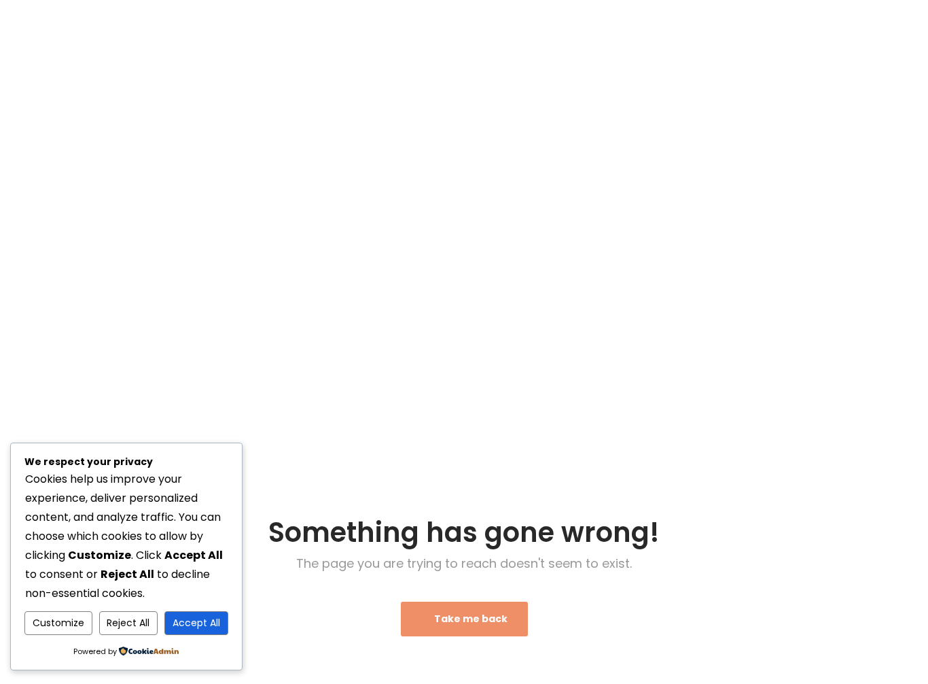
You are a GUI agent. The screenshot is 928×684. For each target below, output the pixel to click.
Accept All (196, 623)
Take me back (469, 619)
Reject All (128, 623)
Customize (58, 623)
